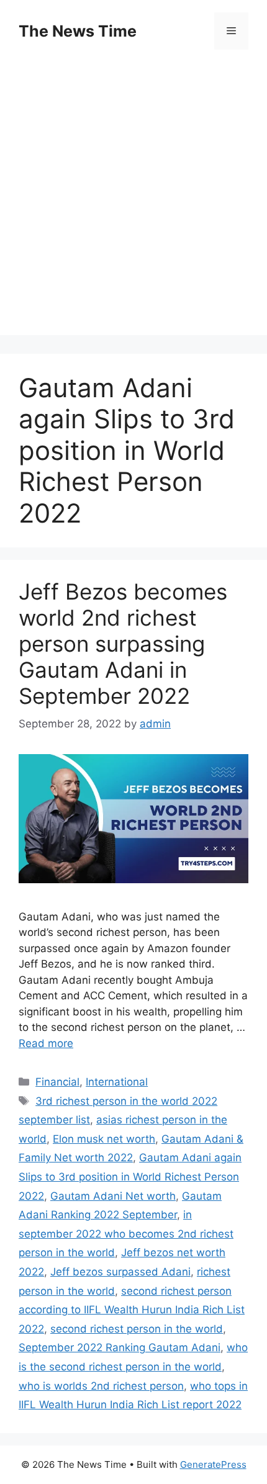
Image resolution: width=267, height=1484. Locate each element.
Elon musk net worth (104, 1139)
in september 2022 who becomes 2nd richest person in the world (126, 1233)
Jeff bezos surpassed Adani (120, 1272)
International (117, 1082)
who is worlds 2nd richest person (101, 1386)
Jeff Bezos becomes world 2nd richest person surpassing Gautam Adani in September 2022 (123, 643)
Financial (57, 1082)
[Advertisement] (133, 201)
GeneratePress (213, 1464)
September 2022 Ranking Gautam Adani (119, 1347)
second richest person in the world (136, 1329)
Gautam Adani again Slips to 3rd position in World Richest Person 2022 (130, 1176)
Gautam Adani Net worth (113, 1196)
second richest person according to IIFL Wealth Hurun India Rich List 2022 (132, 1310)
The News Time (78, 31)
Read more (46, 1043)
